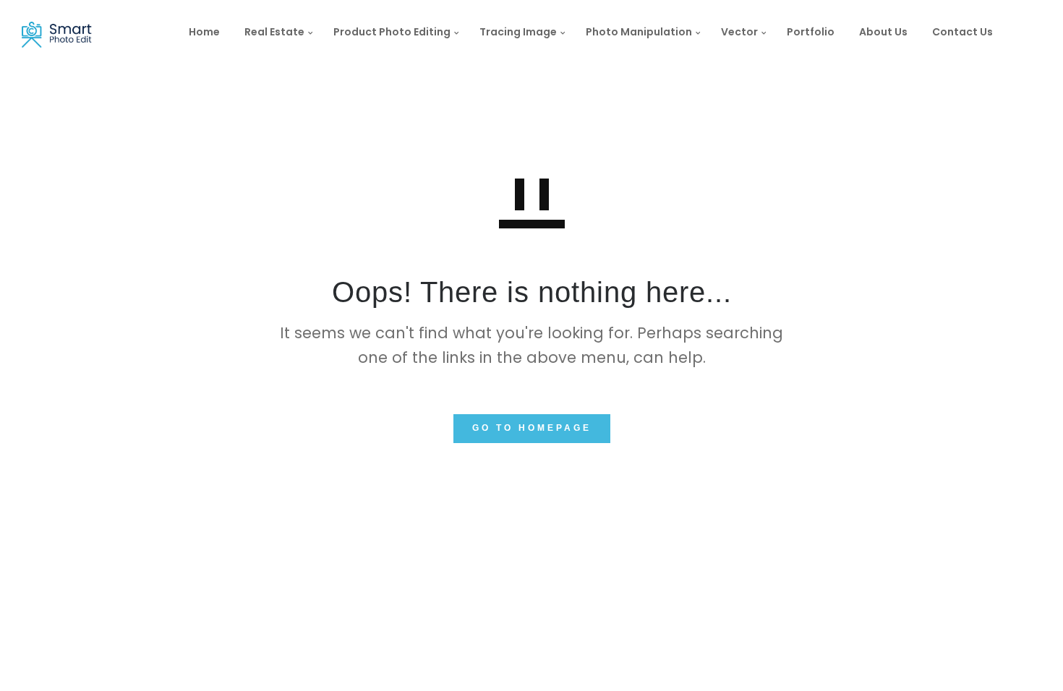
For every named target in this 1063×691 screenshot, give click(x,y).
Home (204, 32)
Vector (739, 32)
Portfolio (810, 32)
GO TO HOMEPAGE (532, 428)
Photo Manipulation (639, 32)
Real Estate (274, 32)
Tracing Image (518, 32)
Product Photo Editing (392, 32)
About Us (883, 32)
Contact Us (962, 32)
